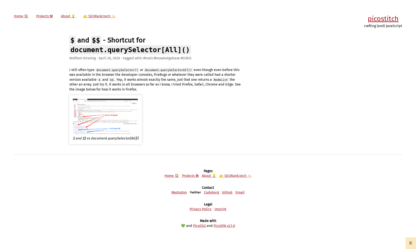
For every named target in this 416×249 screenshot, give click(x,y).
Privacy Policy (200, 209)
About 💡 (68, 16)
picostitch (383, 19)
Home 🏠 (21, 16)
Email (240, 192)
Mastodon (179, 192)
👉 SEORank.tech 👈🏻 (99, 16)
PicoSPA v (224, 226)
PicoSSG (199, 226)
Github (227, 192)
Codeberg (211, 192)
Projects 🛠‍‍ (44, 16)
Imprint (220, 209)
